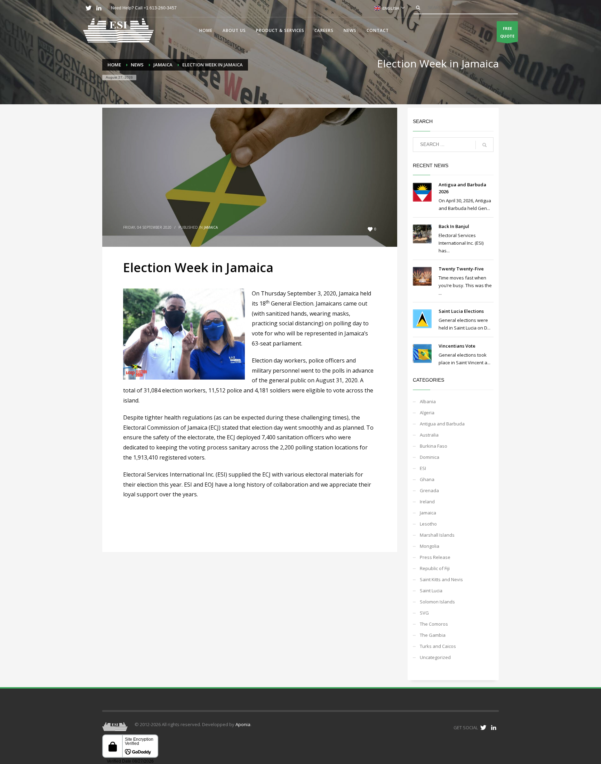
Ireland (427, 501)
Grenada (429, 490)
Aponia (242, 724)
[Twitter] (88, 8)
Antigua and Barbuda (442, 424)
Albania (428, 401)
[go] (418, 7)
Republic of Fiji (435, 568)
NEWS (137, 65)
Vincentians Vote (457, 346)
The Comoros (434, 624)
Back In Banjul (454, 226)
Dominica (429, 457)
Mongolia (429, 546)
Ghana (427, 479)
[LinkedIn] (99, 8)
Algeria (427, 412)
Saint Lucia (431, 590)
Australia (429, 435)
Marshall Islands (437, 535)
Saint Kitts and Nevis (441, 579)
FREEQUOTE (507, 32)
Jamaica (163, 65)
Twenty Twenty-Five (461, 269)
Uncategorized (435, 657)
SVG (424, 613)
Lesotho (428, 524)
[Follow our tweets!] (483, 727)
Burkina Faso (433, 446)
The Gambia (433, 635)
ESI (423, 468)
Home (114, 65)
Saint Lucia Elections (461, 311)
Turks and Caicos (438, 646)
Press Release (435, 557)
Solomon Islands (437, 602)
